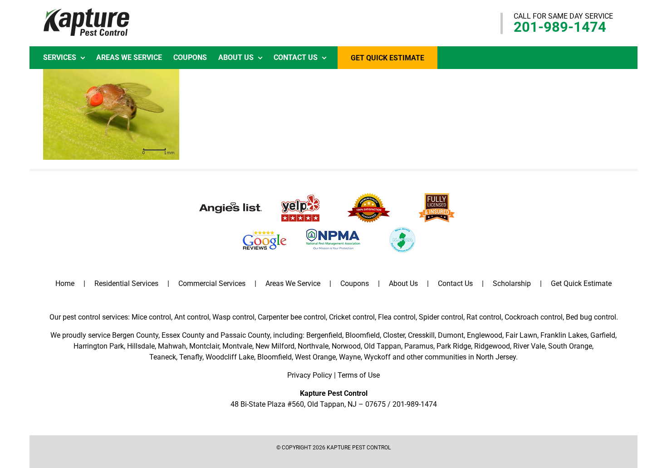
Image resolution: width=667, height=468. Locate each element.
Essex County (183, 335)
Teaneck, (163, 357)
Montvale (237, 346)
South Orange (570, 346)
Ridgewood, (492, 346)
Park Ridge (453, 346)
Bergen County (135, 335)
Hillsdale (141, 346)
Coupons (354, 283)
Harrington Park (99, 346)
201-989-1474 (560, 27)
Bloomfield (362, 335)
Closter (394, 335)
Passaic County (245, 335)
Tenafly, (191, 357)
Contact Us (455, 283)
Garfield (602, 335)
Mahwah (172, 346)
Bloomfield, (275, 357)
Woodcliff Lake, (230, 357)
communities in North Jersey (470, 357)
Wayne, (350, 357)
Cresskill (421, 335)
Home (64, 283)
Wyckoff (377, 357)
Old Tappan (382, 346)
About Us (403, 283)
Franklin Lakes (563, 335)
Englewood (484, 335)
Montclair (204, 346)
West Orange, (316, 357)
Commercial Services (211, 283)
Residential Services (126, 283)
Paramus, (419, 346)
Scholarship (512, 283)
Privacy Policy (309, 375)
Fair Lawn (521, 335)
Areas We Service (292, 283)
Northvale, (314, 346)
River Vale (529, 346)
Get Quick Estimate (581, 283)
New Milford (274, 346)
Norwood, (347, 346)
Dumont (451, 335)
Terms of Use (359, 375)
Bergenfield (324, 335)
